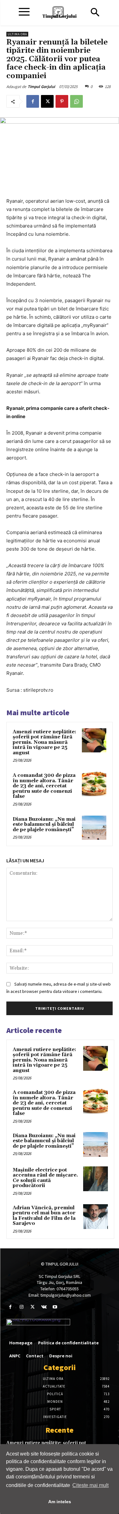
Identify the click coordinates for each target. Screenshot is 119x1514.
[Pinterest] (62, 101)
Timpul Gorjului (41, 86)
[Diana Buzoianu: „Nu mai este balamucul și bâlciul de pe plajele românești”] (94, 828)
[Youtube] (55, 1307)
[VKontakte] (44, 1307)
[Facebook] (32, 101)
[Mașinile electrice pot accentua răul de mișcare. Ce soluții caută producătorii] (95, 1178)
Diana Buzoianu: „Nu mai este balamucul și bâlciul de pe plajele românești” (44, 824)
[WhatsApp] (76, 101)
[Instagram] (21, 1307)
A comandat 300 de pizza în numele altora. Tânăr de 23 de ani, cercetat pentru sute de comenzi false (44, 785)
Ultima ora (17, 34)
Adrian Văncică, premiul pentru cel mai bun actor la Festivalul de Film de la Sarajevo (44, 1216)
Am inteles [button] (59, 1501)
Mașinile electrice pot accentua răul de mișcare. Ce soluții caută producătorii (45, 1178)
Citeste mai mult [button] (90, 1485)
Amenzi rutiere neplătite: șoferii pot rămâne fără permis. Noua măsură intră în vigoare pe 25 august (44, 742)
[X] (47, 101)
